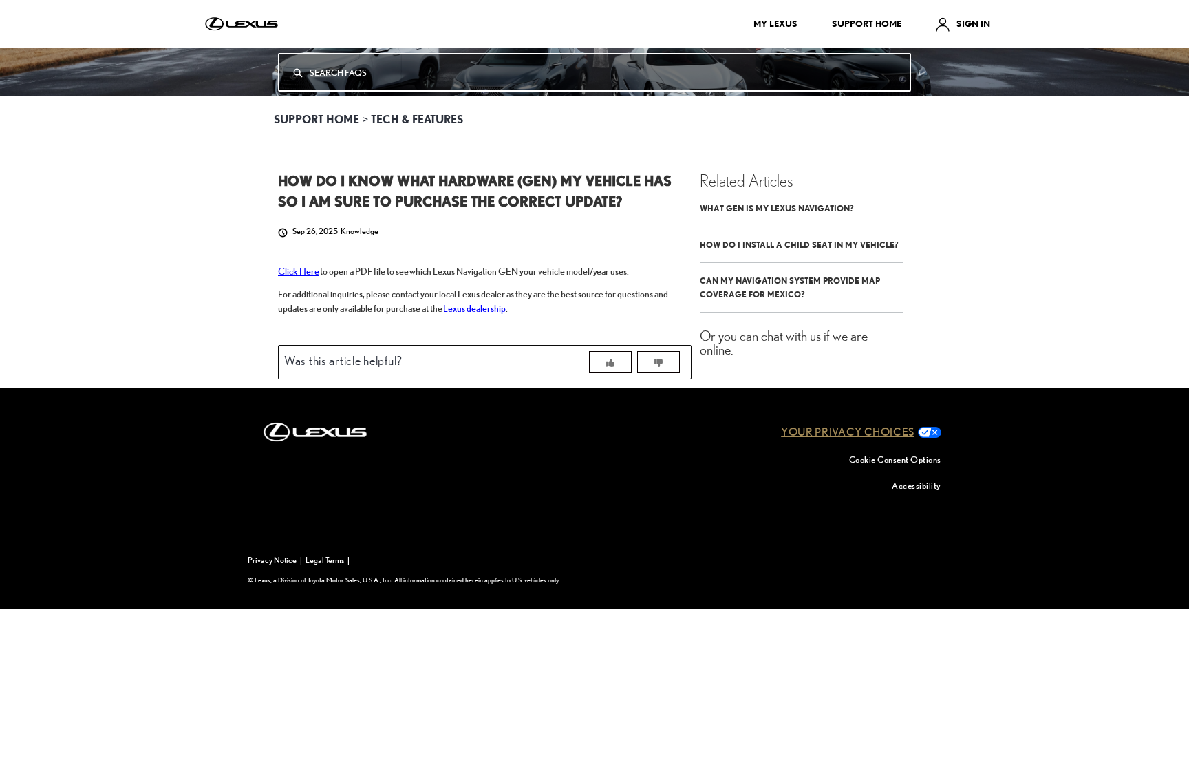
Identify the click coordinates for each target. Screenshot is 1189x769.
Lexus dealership (474, 308)
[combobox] (610, 72)
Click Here (298, 271)
